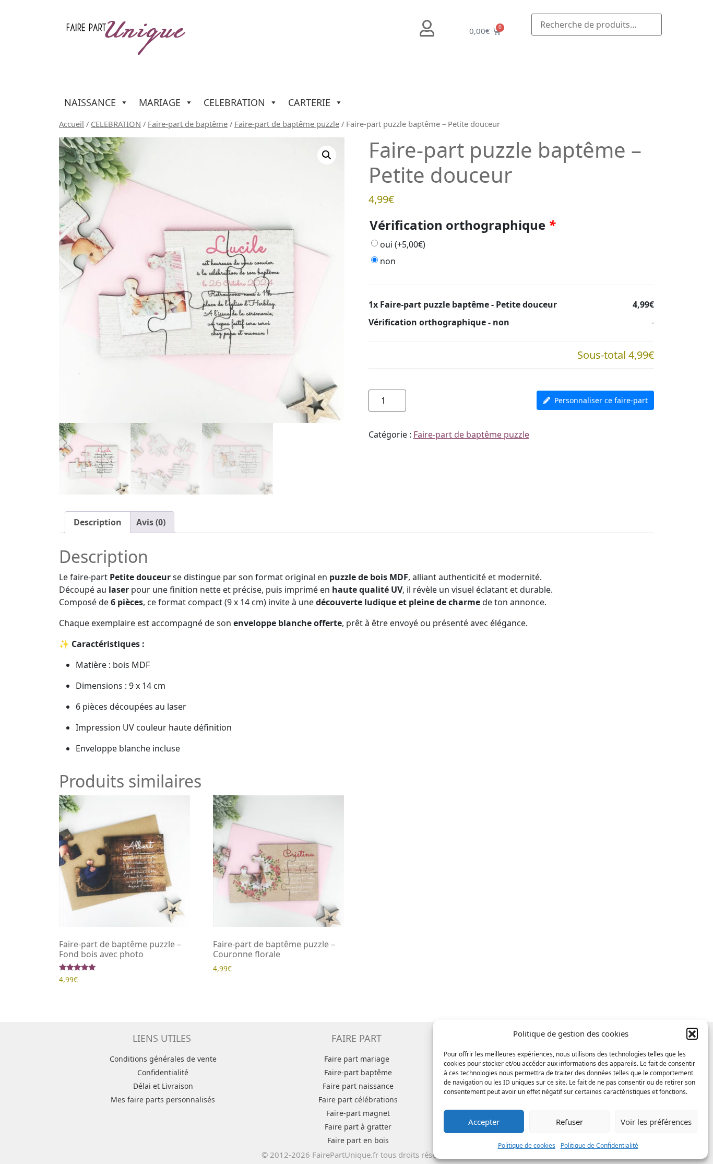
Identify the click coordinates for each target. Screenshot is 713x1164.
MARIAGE (160, 102)
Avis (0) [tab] (150, 522)
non (388, 261)
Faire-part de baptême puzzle (286, 124)
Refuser (569, 1121)
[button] (692, 1033)
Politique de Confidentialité (599, 1145)
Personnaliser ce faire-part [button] (601, 400)
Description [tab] (98, 522)
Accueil (71, 124)
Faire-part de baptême (188, 124)
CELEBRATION (234, 102)
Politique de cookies (526, 1145)
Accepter (484, 1121)
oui (402, 244)
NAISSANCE (90, 102)
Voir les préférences (656, 1121)
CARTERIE (309, 102)
